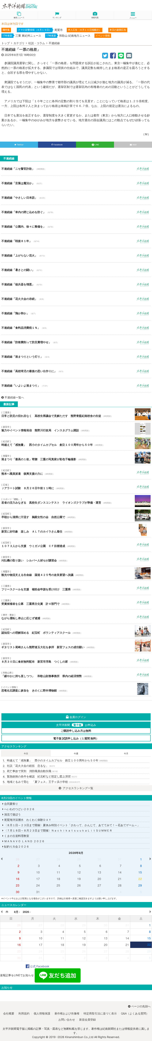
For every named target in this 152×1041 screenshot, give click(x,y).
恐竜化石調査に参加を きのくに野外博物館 (76, 689)
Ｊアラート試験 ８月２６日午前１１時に (76, 486)
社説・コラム (36, 43)
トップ (5, 43)
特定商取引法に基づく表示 (100, 1013)
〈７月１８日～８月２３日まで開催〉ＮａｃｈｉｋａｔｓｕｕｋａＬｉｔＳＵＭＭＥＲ (57, 830)
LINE (97, 145)
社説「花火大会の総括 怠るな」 (31, 765)
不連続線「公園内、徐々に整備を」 (76, 226)
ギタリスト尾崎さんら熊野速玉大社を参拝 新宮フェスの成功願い (76, 645)
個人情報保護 (42, 1013)
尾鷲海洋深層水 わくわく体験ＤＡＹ (27, 819)
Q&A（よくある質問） (135, 1013)
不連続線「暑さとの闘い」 (76, 270)
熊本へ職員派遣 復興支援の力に (76, 472)
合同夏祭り (10, 803)
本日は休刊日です (12, 23)
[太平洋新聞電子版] (38, 6)
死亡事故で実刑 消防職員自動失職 (32, 771)
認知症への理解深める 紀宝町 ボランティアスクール (76, 631)
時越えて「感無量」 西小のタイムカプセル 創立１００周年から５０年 (76, 443)
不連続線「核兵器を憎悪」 (76, 284)
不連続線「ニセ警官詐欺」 (76, 168)
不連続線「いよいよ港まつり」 (76, 385)
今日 (26, 753)
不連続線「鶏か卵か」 (76, 313)
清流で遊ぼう (12, 814)
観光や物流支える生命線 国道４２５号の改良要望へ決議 (76, 573)
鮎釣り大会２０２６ (16, 846)
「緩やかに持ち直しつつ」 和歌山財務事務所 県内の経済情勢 (76, 674)
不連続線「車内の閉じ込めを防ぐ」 (76, 212)
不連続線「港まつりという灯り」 (76, 356)
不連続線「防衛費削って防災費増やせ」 (76, 342)
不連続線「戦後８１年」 (76, 241)
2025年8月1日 (14, 54)
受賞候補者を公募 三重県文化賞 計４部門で (76, 602)
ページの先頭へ (141, 1006)
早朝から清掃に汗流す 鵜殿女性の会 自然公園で (76, 515)
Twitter (20, 145)
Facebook (58, 145)
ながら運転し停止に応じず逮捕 (76, 617)
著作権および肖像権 (66, 1013)
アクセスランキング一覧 (77, 788)
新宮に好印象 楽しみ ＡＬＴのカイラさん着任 (76, 530)
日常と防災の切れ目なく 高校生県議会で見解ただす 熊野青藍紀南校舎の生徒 (76, 414)
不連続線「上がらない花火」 (76, 255)
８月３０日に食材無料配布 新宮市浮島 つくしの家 (76, 660)
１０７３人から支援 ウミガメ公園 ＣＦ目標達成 (76, 544)
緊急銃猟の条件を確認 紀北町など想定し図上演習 (42, 776)
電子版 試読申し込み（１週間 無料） (76, 738)
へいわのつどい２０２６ (19, 809)
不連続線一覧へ (14, 397)
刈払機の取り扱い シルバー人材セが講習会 (76, 559)
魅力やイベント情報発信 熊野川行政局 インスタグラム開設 (76, 429)
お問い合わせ (66, 1019)
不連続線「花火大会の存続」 (76, 298)
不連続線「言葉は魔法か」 (76, 183)
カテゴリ (19, 43)
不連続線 (54, 43)
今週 (76, 753)
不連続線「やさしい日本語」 (76, 197)
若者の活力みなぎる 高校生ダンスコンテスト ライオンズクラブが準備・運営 (76, 501)
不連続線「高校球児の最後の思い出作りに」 (76, 371)
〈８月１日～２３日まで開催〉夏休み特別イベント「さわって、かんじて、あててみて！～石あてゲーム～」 (71, 825)
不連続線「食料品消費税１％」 (76, 327)
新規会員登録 (87, 1019)
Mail (134, 145)
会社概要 (8, 1013)
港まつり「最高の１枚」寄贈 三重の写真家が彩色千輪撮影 (76, 457)
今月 (126, 753)
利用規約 (23, 1013)
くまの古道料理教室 (16, 835)
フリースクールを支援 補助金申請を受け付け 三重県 (76, 588)
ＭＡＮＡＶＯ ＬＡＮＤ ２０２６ (24, 841)
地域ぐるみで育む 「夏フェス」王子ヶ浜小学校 (43, 781)
